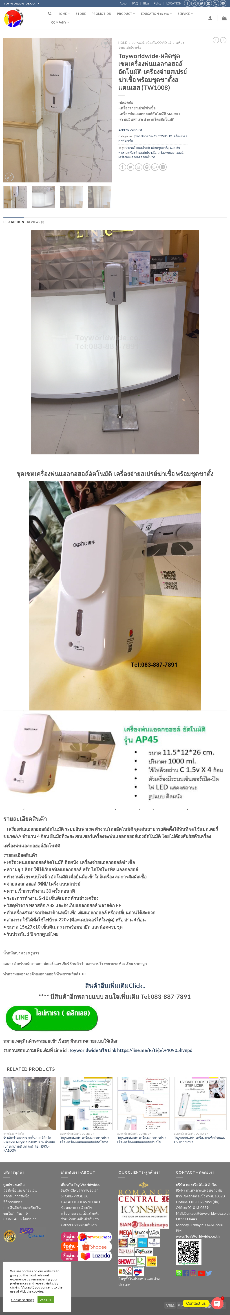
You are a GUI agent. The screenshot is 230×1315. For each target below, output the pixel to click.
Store (81, 13)
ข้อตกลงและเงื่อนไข (77, 1207)
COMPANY (58, 22)
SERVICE (184, 13)
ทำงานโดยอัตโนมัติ (138, 148)
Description (13, 222)
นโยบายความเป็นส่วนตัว (80, 1213)
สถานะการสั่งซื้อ (16, 1196)
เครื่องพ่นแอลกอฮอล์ (171, 152)
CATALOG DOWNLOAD (80, 1202)
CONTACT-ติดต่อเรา (20, 1219)
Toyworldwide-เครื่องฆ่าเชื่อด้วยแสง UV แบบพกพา (200, 1140)
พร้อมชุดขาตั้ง (159, 148)
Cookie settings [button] (22, 1300)
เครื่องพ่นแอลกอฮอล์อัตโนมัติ (136, 157)
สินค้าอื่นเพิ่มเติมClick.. (115, 985)
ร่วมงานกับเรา (85, 1225)
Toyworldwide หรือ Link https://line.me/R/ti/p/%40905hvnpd (130, 1050)
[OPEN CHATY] (217, 1303)
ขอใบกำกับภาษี (15, 1213)
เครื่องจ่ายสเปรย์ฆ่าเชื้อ (142, 152)
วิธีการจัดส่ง (12, 1202)
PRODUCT (124, 13)
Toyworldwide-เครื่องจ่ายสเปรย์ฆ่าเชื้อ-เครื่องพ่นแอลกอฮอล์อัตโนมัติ (84, 1140)
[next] (104, 110)
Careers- (67, 1225)
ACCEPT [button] (46, 1300)
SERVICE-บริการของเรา (80, 1190)
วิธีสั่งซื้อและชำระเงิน (20, 1190)
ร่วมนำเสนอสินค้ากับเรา (80, 1219)
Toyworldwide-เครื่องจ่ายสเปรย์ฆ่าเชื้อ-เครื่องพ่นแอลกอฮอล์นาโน (141, 1140)
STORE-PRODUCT (76, 1196)
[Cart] (224, 18)
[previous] (11, 110)
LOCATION (173, 3)
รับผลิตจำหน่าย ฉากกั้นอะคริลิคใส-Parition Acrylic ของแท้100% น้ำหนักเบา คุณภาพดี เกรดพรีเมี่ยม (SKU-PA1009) (29, 1144)
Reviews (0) (35, 222)
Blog (146, 3)
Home (62, 13)
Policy (157, 3)
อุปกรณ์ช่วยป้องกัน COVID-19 (152, 42)
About (123, 3)
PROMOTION (101, 13)
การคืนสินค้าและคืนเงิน (22, 1207)
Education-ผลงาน (155, 13)
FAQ (135, 3)
